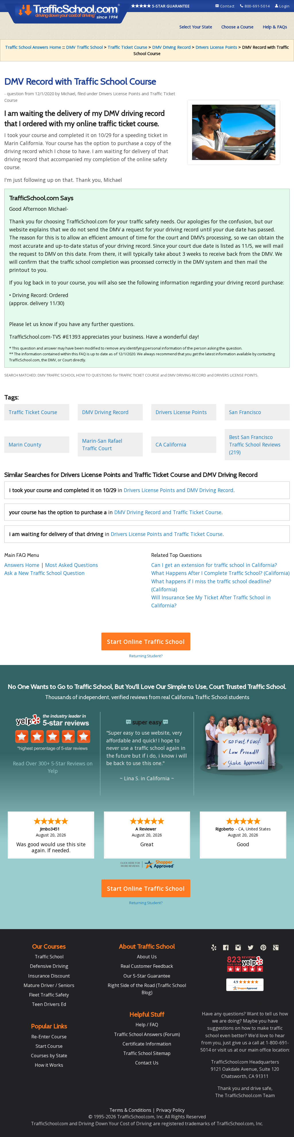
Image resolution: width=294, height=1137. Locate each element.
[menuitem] (196, 27)
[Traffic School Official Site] (67, 12)
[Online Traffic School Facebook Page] (226, 948)
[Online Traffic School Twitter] (251, 948)
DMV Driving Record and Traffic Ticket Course (167, 512)
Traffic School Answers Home (33, 47)
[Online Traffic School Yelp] (213, 948)
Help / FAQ (147, 1024)
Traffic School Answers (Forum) (147, 1034)
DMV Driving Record (171, 47)
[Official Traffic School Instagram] (238, 948)
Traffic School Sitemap (147, 1053)
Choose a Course (237, 27)
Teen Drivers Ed (49, 1004)
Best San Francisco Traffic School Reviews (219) (255, 445)
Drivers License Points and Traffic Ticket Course (167, 534)
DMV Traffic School (84, 47)
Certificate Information (147, 1044)
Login (284, 6)
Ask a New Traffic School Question (44, 573)
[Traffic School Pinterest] (263, 948)
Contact (227, 6)
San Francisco (245, 412)
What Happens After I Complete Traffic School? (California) (220, 573)
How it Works (49, 1065)
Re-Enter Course (49, 1036)
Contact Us (146, 1063)
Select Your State (195, 27)
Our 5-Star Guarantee (146, 976)
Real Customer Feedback (147, 966)
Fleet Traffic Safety (49, 995)
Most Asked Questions (71, 564)
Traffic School (49, 956)
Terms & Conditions (130, 1110)
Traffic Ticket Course (127, 47)
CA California (171, 444)
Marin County (25, 444)
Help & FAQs (275, 27)
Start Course (49, 1046)
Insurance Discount (49, 976)
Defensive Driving (49, 966)
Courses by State (49, 1055)
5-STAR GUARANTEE (170, 6)
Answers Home (22, 564)
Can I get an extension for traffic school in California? (214, 564)
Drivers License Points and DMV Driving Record (178, 490)
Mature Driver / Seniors (49, 985)
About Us (147, 956)
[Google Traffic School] (275, 948)
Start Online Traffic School (145, 641)
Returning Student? (146, 655)
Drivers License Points (216, 47)
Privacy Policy (170, 1110)
